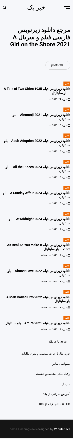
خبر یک (36, 7)
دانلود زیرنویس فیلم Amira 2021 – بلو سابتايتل (37, 323)
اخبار (67, 84)
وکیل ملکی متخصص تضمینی (52, 374)
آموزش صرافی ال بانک (56, 394)
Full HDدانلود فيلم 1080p (54, 404)
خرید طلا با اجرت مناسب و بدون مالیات (45, 353)
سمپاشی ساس (60, 364)
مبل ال (66, 384)
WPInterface (62, 429)
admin (44, 255)
